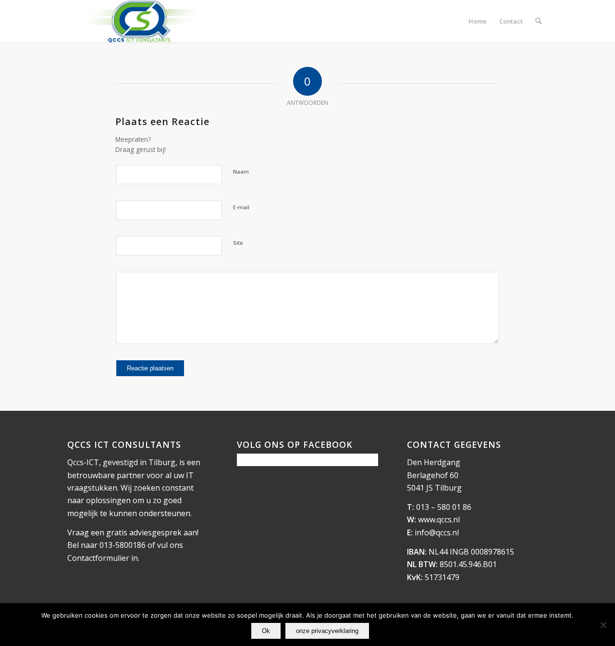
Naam (241, 171)
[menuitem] (477, 21)
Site (238, 242)
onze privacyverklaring (327, 630)
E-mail (241, 207)
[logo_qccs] (140, 21)
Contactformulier (98, 558)
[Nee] (603, 625)
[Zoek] (538, 21)
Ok (266, 630)
